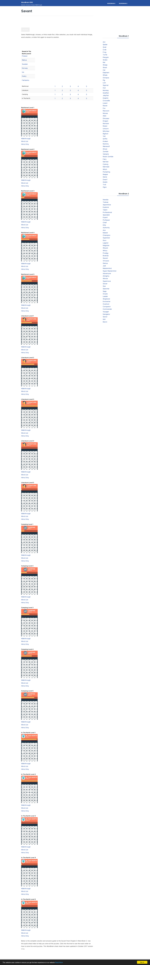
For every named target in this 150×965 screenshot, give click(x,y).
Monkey (106, 90)
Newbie (105, 200)
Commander (107, 309)
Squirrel (105, 85)
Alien (104, 116)
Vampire (106, 154)
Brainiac (106, 256)
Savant (105, 258)
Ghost (105, 149)
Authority (106, 227)
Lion (104, 83)
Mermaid (106, 167)
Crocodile (106, 100)
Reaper (105, 174)
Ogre (104, 187)
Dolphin (105, 98)
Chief (105, 222)
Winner (105, 278)
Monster (106, 123)
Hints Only (25, 144)
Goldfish (106, 93)
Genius (105, 263)
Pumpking (106, 172)
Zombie (105, 151)
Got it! (142, 962)
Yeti (104, 136)
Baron (105, 322)
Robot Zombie (108, 156)
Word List (24, 141)
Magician (106, 245)
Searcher (106, 289)
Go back (25, 29)
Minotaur (106, 131)
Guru (104, 240)
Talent (105, 210)
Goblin (105, 182)
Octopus (106, 78)
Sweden (25, 64)
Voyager (106, 312)
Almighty (106, 276)
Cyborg (105, 164)
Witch (105, 169)
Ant (104, 42)
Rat (104, 62)
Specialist (106, 215)
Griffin (105, 139)
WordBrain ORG (27, 2)
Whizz (105, 250)
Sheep (105, 65)
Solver (105, 284)
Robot (105, 126)
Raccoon (106, 111)
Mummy (106, 144)
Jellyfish (106, 95)
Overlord (106, 304)
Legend (105, 243)
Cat (104, 70)
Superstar (106, 238)
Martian (106, 162)
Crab (104, 50)
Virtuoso (106, 261)
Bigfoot (105, 134)
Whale (105, 75)
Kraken (105, 141)
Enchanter (106, 301)
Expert (105, 217)
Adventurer (107, 273)
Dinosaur (106, 118)
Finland (24, 56)
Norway (25, 68)
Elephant (106, 72)
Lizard (105, 103)
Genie (105, 177)
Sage (104, 291)
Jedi (104, 266)
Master (105, 233)
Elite (104, 225)
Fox (104, 108)
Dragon (105, 121)
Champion (106, 235)
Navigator (106, 314)
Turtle (105, 55)
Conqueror (107, 306)
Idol (104, 319)
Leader (105, 296)
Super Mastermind (109, 271)
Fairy (104, 159)
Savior (105, 317)
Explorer (106, 207)
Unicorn (106, 129)
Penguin (106, 57)
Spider (105, 44)
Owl (104, 88)
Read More (59, 962)
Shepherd (106, 299)
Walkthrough (26, 138)
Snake (105, 60)
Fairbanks (25, 80)
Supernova (107, 281)
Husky (24, 76)
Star (104, 286)
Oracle (105, 294)
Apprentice (107, 205)
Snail (104, 47)
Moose (105, 113)
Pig (104, 80)
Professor (106, 220)
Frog (104, 52)
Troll (104, 184)
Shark (105, 67)
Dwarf (105, 179)
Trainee (105, 202)
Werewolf (106, 146)
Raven (105, 106)
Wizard (105, 248)
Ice (23, 72)
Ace (104, 230)
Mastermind (107, 268)
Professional (107, 212)
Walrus (24, 60)
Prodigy (105, 253)
